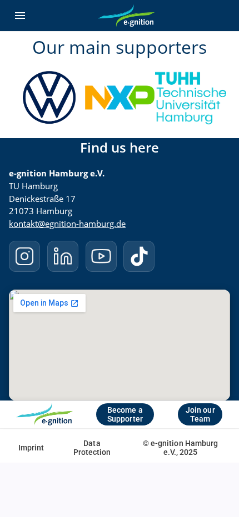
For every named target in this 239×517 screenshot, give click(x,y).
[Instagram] (24, 256)
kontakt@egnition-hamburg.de (67, 223)
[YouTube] (101, 256)
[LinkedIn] (62, 256)
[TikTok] (139, 256)
